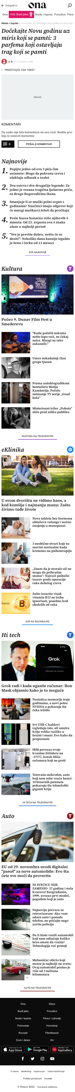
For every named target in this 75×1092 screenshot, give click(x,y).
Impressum (39, 1071)
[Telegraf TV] (52, 1058)
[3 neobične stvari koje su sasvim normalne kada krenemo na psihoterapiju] (15, 553)
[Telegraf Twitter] (32, 1058)
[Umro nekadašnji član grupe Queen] (15, 367)
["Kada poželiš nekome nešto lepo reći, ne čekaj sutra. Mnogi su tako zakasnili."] (15, 342)
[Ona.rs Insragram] (42, 1058)
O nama (15, 1071)
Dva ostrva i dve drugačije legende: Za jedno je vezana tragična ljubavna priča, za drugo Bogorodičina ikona (37, 189)
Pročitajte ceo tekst (18, 70)
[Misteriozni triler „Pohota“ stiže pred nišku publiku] (15, 418)
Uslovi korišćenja (56, 1071)
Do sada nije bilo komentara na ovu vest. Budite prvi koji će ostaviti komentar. (36, 134)
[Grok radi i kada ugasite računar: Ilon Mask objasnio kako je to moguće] (37, 661)
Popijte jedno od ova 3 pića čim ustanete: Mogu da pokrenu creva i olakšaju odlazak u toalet (33, 173)
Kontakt (48, 1078)
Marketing (26, 1071)
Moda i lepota (9, 23)
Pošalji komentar (39, 144)
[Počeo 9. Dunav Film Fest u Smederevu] (37, 294)
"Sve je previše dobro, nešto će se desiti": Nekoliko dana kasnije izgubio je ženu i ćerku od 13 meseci (35, 238)
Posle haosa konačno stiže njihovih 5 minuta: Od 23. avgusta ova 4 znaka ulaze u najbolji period (34, 222)
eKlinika (12, 450)
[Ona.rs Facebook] (22, 1058)
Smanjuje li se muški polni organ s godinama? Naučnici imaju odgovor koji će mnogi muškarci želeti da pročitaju (37, 206)
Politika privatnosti (32, 1078)
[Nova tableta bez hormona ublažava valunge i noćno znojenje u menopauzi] (15, 528)
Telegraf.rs (11, 5)
